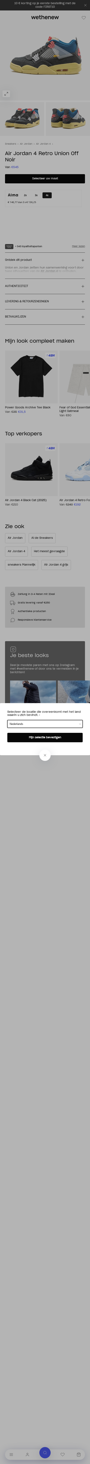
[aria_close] (45, 755)
